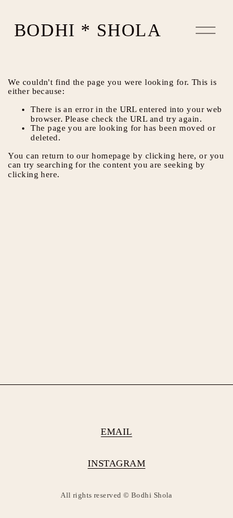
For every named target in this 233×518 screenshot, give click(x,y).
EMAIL (116, 432)
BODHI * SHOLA (88, 30)
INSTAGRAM (116, 464)
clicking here (170, 155)
